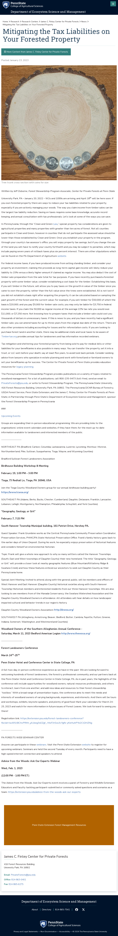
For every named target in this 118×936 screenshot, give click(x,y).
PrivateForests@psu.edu (14, 383)
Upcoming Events (10, 416)
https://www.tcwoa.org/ (14, 492)
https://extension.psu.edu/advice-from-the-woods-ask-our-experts (44, 792)
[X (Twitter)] (83, 909)
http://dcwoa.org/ (64, 610)
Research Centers (30, 21)
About (35, 909)
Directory (46, 909)
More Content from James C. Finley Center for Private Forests (37, 51)
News (84, 21)
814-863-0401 (18, 879)
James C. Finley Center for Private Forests (60, 21)
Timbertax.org (9, 336)
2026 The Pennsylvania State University (90, 931)
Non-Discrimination (49, 931)
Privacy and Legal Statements (26, 931)
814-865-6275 (16, 884)
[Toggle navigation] (113, 3)
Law (55, 224)
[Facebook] (77, 909)
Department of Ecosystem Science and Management (48, 12)
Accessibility (64, 931)
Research (15, 21)
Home (5, 21)
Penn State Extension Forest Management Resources (59, 824)
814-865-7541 (62, 910)
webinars (41, 744)
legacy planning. (25, 366)
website (61, 256)
